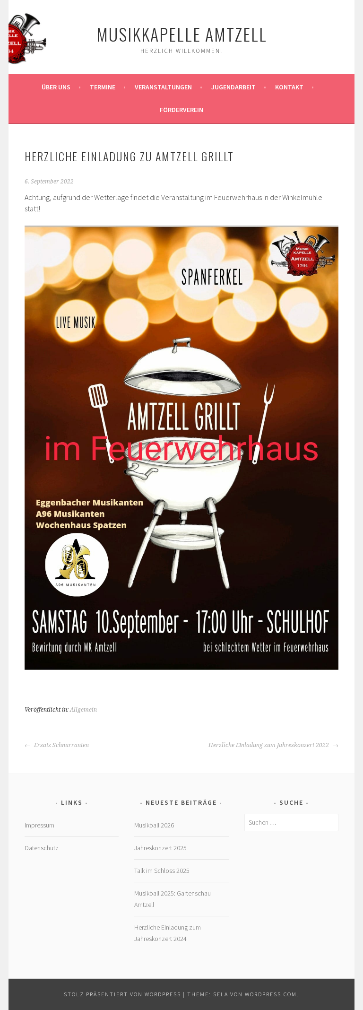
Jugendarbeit (233, 87)
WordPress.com (271, 994)
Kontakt (289, 87)
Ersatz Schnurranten (61, 745)
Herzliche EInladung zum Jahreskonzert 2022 (269, 745)
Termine (102, 87)
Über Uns (56, 87)
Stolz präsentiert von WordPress (122, 994)
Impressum (39, 825)
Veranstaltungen (163, 87)
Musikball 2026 (154, 825)
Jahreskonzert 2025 (160, 848)
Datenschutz (42, 848)
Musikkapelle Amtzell (181, 33)
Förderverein (181, 109)
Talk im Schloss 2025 (162, 870)
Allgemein (83, 709)
